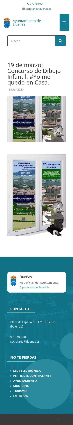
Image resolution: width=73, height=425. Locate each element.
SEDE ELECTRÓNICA (27, 371)
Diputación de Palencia (34, 287)
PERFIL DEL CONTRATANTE (32, 376)
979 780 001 (36, 3)
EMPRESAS (20, 396)
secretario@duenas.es (38, 8)
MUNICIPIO (21, 386)
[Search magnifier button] (60, 41)
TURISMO (20, 391)
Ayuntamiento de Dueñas (27, 22)
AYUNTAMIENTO (25, 381)
